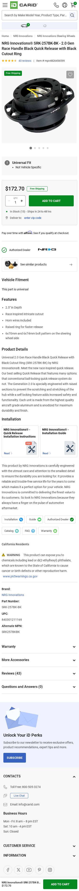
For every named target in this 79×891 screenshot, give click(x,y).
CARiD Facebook (7, 869)
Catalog (11, 531)
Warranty (48, 531)
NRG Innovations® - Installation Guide (55, 431)
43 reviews (25, 60)
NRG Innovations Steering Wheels (56, 36)
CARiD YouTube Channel (28, 869)
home (5, 36)
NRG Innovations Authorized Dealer (60, 520)
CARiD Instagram (50, 869)
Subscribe (15, 757)
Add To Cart (51, 201)
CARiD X (18, 869)
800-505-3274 (31, 787)
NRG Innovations (22, 36)
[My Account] (64, 5)
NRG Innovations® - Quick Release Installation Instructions (20, 433)
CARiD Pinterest (39, 869)
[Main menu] (5, 5)
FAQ (29, 531)
